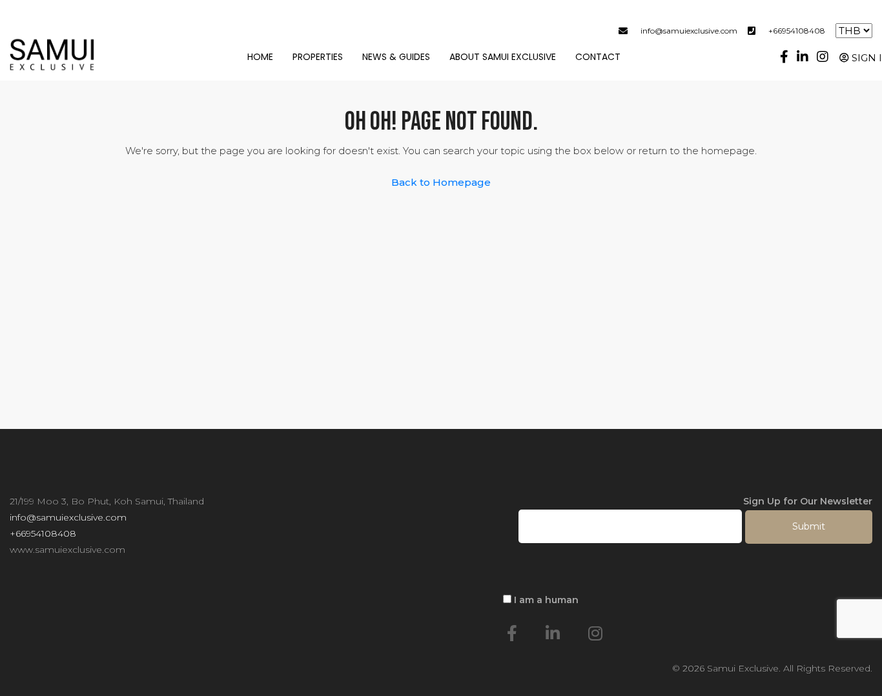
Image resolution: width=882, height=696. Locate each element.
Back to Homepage (441, 182)
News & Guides (396, 56)
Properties (317, 56)
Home (260, 56)
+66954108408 (796, 30)
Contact (597, 56)
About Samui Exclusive (502, 56)
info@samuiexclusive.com (689, 30)
